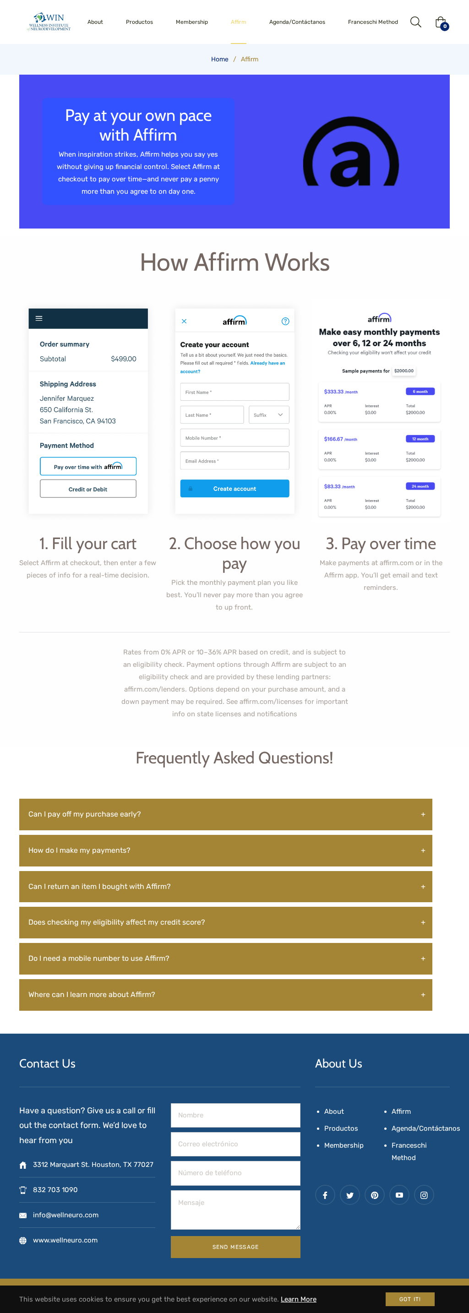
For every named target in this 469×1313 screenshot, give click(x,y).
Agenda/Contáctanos (426, 1128)
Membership (344, 1145)
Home (220, 59)
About (334, 1111)
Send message (236, 1247)
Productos (341, 1128)
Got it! (410, 1299)
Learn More (298, 1299)
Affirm (401, 1111)
